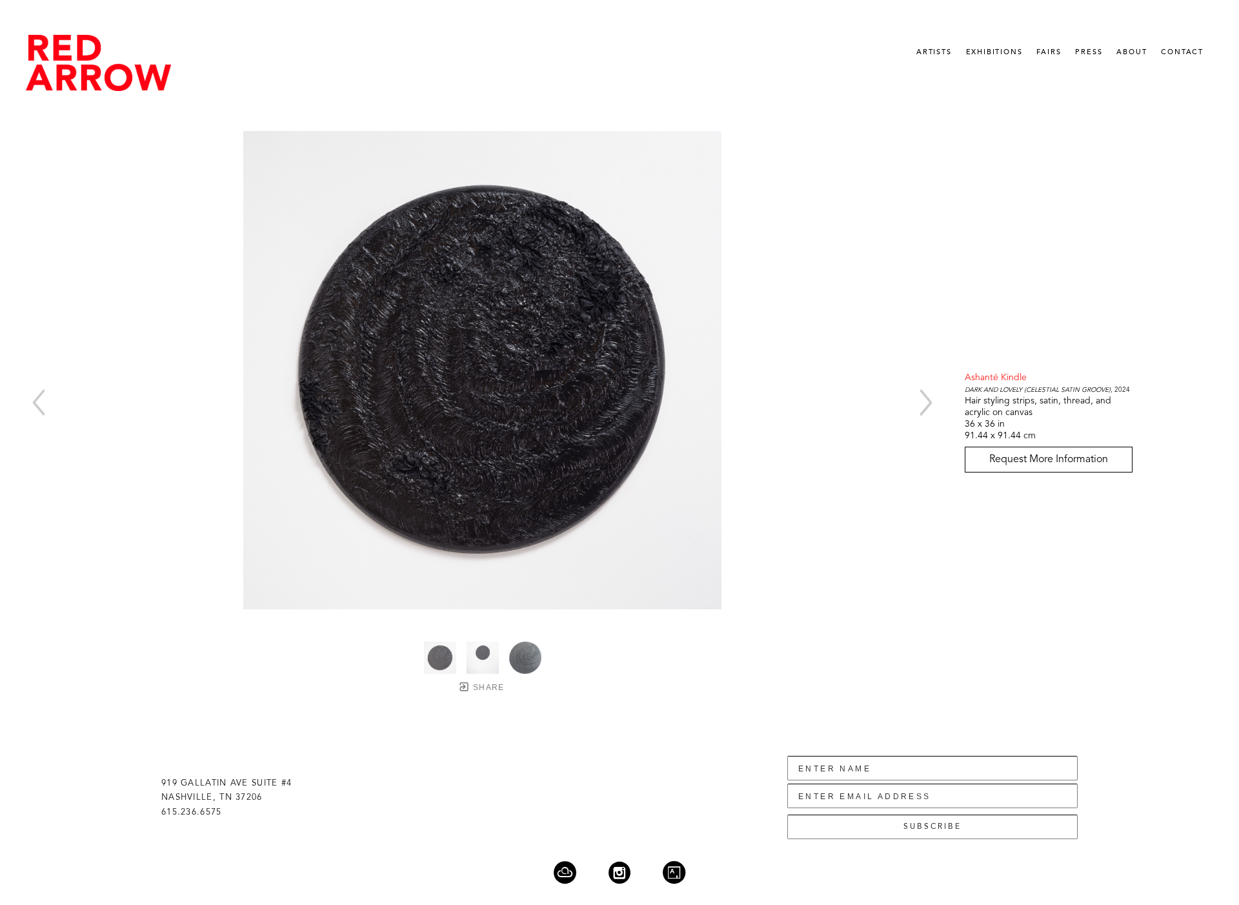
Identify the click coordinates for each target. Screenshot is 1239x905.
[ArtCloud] (573, 872)
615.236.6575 (191, 812)
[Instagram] (628, 872)
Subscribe (932, 827)
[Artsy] (674, 872)
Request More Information (1048, 459)
